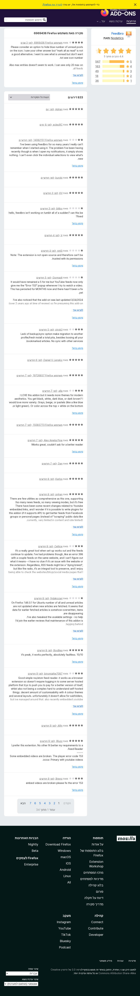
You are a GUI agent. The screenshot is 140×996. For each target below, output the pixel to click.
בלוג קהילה (95, 885)
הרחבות (131, 21)
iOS (68, 863)
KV (60, 193)
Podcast (65, 947)
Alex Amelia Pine (53, 440)
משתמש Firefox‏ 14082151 (47, 140)
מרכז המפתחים (93, 872)
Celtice (58, 546)
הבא (23, 803)
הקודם (67, 803)
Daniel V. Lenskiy (53, 360)
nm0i (59, 250)
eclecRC (57, 124)
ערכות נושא (115, 21)
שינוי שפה (33, 968)
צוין (121, 969)
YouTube (64, 928)
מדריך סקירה (94, 904)
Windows (64, 850)
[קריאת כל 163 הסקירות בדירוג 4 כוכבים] (113, 66)
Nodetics (117, 38)
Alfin (60, 725)
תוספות (98, 838)
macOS (66, 857)
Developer (96, 934)
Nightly (33, 844)
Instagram (64, 922)
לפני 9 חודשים (35, 673)
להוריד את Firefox (52, 4)
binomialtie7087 (53, 673)
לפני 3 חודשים (50, 193)
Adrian (58, 109)
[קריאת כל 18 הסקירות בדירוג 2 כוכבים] (113, 76)
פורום (99, 891)
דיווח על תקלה (93, 898)
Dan (60, 463)
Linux (67, 876)
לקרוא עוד (78, 75)
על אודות (97, 844)
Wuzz (59, 741)
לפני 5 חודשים (43, 277)
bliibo (59, 208)
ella (60, 390)
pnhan (58, 494)
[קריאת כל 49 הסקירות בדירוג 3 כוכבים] (113, 71)
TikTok (66, 934)
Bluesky (65, 941)
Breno (59, 778)
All (69, 882)
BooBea (57, 650)
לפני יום (50, 109)
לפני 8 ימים (46, 124)
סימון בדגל (77, 82)
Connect (97, 922)
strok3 (58, 329)
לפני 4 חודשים (52, 235)
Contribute (95, 928)
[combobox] (25, 19)
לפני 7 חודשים (24, 375)
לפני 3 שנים (27, 42)
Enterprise (31, 864)
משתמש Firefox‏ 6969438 (48, 42)
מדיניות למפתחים (91, 879)
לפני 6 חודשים (34, 360)
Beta (35, 850)
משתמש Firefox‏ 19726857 (47, 375)
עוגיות (120, 960)
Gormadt (57, 277)
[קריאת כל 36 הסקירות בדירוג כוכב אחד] (113, 80)
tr (61, 235)
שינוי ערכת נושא (30, 979)
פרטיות (132, 960)
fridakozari (56, 598)
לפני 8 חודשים (46, 478)
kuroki (58, 177)
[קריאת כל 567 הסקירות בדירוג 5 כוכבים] (113, 61)
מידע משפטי (105, 960)
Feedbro (117, 33)
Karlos (58, 478)
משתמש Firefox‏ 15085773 (47, 424)
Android (65, 869)
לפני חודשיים (25, 140)
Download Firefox (58, 844)
